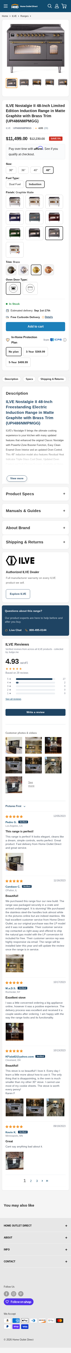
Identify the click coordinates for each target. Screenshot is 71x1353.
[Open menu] (6, 6)
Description (11, 379)
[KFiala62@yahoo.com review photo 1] (14, 1107)
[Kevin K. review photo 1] (14, 1161)
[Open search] (50, 6)
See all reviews (13, 699)
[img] (14, 816)
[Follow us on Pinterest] (20, 1293)
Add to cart (36, 326)
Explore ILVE (18, 593)
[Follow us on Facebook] (6, 1293)
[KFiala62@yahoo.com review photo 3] (55, 1107)
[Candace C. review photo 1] (14, 963)
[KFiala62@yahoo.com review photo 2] (35, 1107)
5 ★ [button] (9, 679)
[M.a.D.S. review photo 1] (14, 1032)
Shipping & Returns (52, 379)
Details (49, 317)
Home (5, 16)
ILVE (14, 16)
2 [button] (31, 1180)
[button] (42, 1181)
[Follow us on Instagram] (13, 1293)
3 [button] (37, 1180)
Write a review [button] (35, 712)
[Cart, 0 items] (64, 6)
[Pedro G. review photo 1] (14, 862)
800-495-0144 (37, 630)
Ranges (24, 16)
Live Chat (15, 630)
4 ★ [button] (9, 682)
